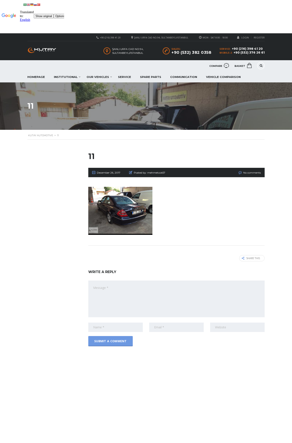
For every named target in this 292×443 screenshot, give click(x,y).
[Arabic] (25, 4)
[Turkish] (38, 4)
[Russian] (35, 4)
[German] (32, 4)
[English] (28, 4)
